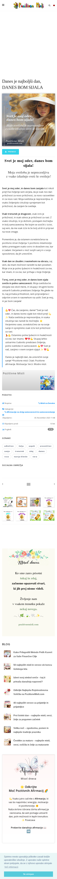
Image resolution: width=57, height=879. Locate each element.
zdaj (31, 451)
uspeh (32, 446)
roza (6, 457)
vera (35, 457)
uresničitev (45, 446)
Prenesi (11, 152)
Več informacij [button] (11, 867)
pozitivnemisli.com (28, 624)
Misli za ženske (47, 403)
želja (21, 446)
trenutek (19, 451)
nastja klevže (21, 457)
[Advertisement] (28, 43)
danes (42, 451)
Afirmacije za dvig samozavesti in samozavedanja (30, 412)
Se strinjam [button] (28, 874)
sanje (7, 451)
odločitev (9, 446)
